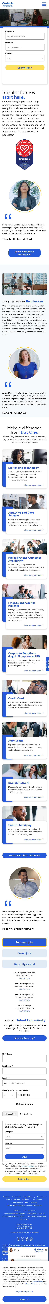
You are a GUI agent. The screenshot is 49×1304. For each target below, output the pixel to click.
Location (8, 1143)
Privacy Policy (38, 1281)
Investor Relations (13, 1200)
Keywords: (9, 31)
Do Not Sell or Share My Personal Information (24, 1205)
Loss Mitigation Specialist (24, 972)
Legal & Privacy (29, 1197)
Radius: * (9, 53)
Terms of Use (30, 1284)
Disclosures (41, 1197)
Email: (5, 1078)
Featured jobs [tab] (24, 942)
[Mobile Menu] (43, 3)
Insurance (32, 1211)
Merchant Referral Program (14, 1213)
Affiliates (16, 1211)
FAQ (24, 1211)
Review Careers (37, 1200)
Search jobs (24, 67)
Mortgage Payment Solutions (13, 1216)
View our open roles (32, 485)
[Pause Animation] (46, 22)
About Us (6, 1197)
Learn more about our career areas (24, 856)
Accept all (24, 1299)
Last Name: (7, 1066)
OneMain (25, 1200)
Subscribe (23, 1178)
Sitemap (34, 1202)
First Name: (7, 1054)
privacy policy (28, 1166)
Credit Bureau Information (36, 1216)
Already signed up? (24, 1038)
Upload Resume (24, 1103)
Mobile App (24, 1219)
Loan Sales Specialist (24, 983)
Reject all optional (24, 1291)
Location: (9, 42)
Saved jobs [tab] (24, 953)
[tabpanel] (24, 992)
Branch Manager (24, 1005)
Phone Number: (23, 1090)
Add (24, 1156)
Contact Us (16, 1197)
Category (8, 1131)
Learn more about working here (24, 253)
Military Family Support (36, 1213)
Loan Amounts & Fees (20, 1202)
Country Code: (9, 1090)
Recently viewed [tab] (24, 964)
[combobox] (24, 47)
